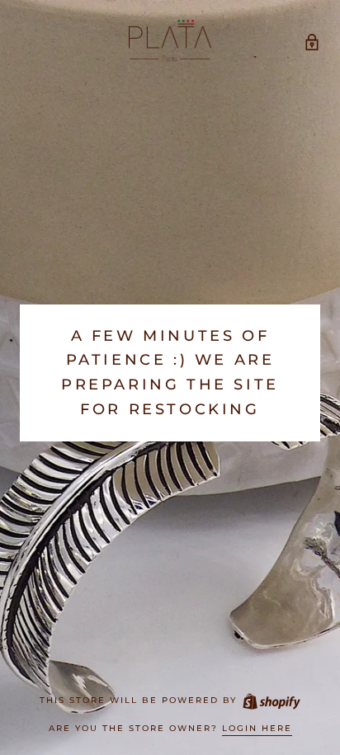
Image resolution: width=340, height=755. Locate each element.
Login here (257, 728)
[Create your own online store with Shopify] (270, 700)
